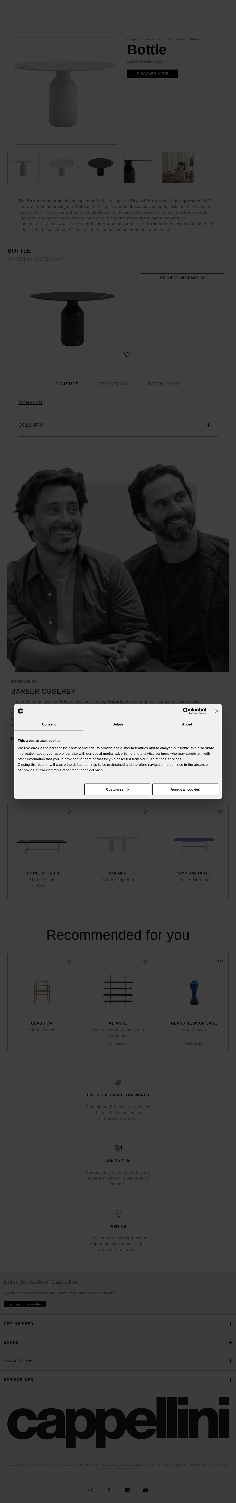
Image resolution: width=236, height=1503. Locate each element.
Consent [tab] (49, 724)
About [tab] (187, 724)
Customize (114, 789)
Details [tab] (118, 724)
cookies (37, 748)
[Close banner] (216, 711)
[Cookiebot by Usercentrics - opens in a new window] (186, 711)
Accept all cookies (185, 789)
